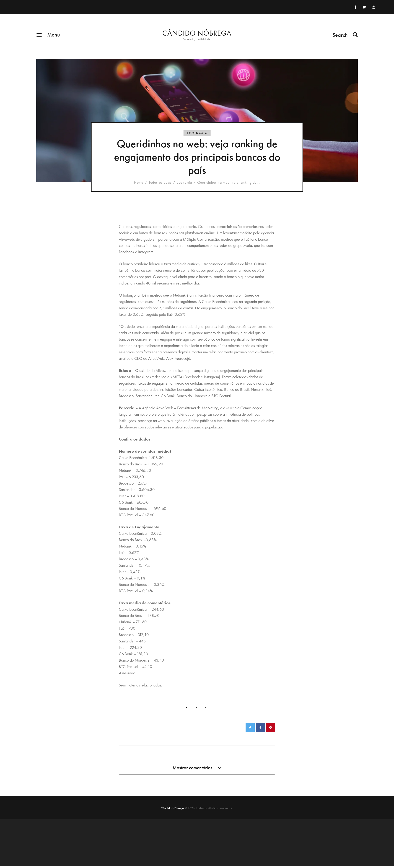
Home (138, 182)
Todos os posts (160, 182)
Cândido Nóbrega (172, 808)
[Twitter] (364, 7)
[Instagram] (373, 7)
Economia (197, 133)
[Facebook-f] (355, 7)
